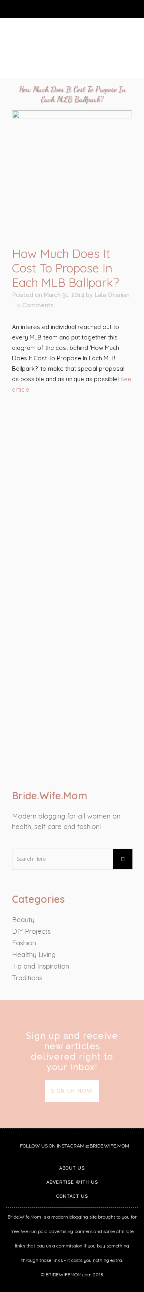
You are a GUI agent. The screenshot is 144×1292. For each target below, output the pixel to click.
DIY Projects (31, 931)
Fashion (24, 943)
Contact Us (72, 1196)
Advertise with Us (72, 1182)
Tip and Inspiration (40, 966)
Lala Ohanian (112, 295)
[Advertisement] (72, 479)
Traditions (27, 977)
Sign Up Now (72, 1091)
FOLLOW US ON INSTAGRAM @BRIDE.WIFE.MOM (74, 1146)
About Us (72, 1168)
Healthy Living (34, 954)
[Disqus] (72, 672)
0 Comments (35, 305)
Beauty (23, 919)
